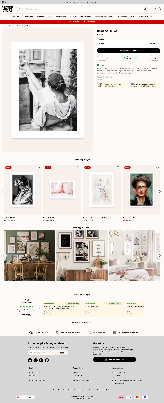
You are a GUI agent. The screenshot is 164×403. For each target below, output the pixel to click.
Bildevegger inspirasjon (37, 380)
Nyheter (32, 378)
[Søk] (145, 9)
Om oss (76, 372)
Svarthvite (13, 26)
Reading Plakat (24, 26)
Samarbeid (77, 378)
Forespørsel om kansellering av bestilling (127, 380)
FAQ (113, 378)
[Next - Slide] (160, 191)
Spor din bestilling (118, 372)
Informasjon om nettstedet (84, 390)
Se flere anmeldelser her (82, 322)
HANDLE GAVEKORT (116, 360)
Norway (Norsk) (25, 397)
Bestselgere (33, 375)
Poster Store (87, 396)
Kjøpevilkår (57, 390)
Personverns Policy (104, 390)
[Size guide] (102, 58)
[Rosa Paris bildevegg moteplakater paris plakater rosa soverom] (134, 255)
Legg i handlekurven (128, 51)
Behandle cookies (118, 383)
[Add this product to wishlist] (155, 58)
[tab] (154, 9)
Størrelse (100, 39)
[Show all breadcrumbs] (4, 26)
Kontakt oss (116, 375)
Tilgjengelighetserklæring (82, 380)
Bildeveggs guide (35, 372)
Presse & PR (77, 375)
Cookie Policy (68, 390)
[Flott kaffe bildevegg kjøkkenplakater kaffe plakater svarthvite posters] (82, 255)
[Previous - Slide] (4, 191)
